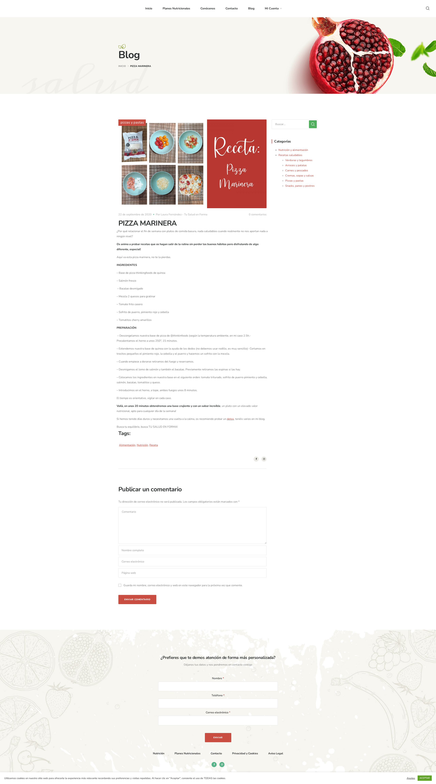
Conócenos (207, 8)
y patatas (301, 165)
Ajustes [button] (411, 778)
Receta (153, 445)
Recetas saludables (290, 155)
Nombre (218, 678)
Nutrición (142, 445)
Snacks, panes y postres (300, 186)
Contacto (231, 8)
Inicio (148, 8)
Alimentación (127, 445)
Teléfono (218, 695)
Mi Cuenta (272, 8)
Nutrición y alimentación (293, 150)
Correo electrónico (218, 712)
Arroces (290, 165)
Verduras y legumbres (298, 160)
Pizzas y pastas (294, 181)
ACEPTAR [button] (425, 778)
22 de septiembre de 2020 (135, 214)
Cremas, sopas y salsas (299, 175)
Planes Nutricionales (176, 8)
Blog (251, 8)
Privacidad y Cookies (245, 753)
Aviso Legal (275, 753)
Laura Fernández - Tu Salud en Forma (184, 214)
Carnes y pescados (296, 170)
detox (230, 419)
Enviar (218, 737)
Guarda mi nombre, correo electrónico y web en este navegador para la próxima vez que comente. (183, 585)
